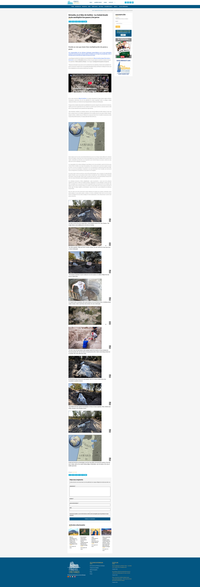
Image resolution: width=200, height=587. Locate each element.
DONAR (105, 2)
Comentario (72, 486)
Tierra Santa (95, 6)
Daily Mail (74, 472)
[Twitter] (73, 21)
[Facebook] (70, 21)
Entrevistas (78, 6)
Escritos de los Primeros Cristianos (97, 565)
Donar (91, 573)
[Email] (85, 21)
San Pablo (101, 6)
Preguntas (84, 6)
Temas (72, 6)
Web (71, 507)
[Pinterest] (82, 21)
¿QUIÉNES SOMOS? (98, 2)
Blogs (91, 571)
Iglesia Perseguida (123, 6)
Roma (89, 6)
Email (117, 21)
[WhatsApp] (79, 21)
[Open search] (115, 2)
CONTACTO (111, 2)
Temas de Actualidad (94, 567)
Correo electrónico (74, 503)
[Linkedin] (76, 21)
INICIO (91, 2)
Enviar (118, 26)
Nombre (72, 498)
